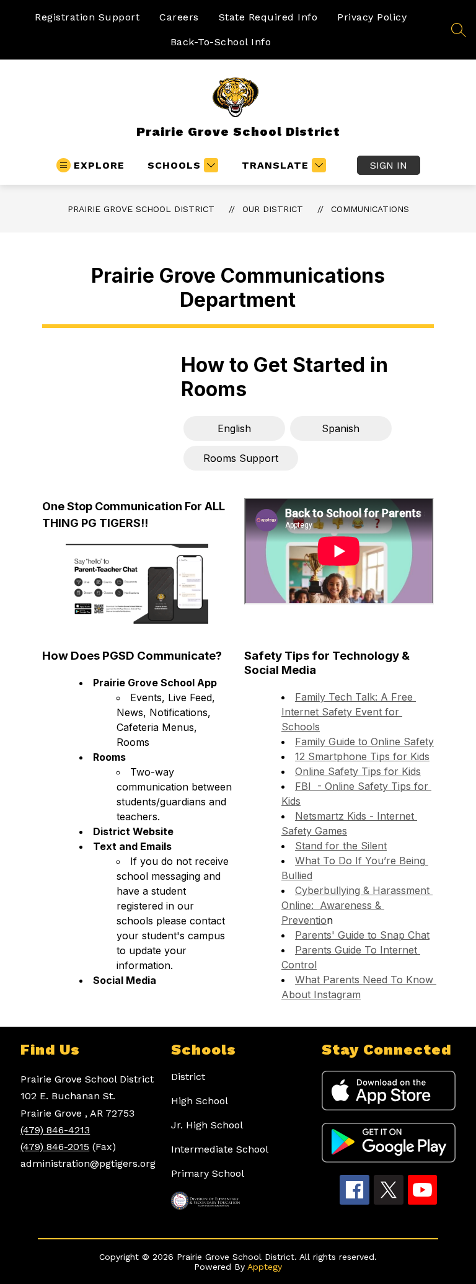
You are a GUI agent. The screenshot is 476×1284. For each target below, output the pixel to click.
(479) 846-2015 (54, 1147)
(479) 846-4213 (55, 1130)
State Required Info (268, 17)
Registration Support (87, 17)
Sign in (388, 165)
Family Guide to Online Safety (364, 741)
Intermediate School (219, 1149)
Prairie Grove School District (141, 209)
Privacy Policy (372, 17)
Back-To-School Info (220, 42)
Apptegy (264, 1267)
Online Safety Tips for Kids (358, 771)
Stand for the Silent (341, 845)
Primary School (207, 1173)
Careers (179, 17)
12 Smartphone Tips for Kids (362, 756)
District (188, 1077)
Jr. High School (207, 1125)
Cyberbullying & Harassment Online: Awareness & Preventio (357, 905)
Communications (370, 209)
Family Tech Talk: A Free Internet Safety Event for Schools (348, 712)
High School (199, 1101)
